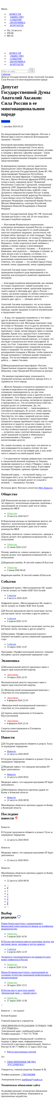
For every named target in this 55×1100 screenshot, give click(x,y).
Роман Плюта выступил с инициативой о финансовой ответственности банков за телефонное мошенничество (27, 926)
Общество (12, 513)
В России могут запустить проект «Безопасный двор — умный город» (19, 991)
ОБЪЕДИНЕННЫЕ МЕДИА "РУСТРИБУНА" (21, 1063)
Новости (11, 751)
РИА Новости (45, 488)
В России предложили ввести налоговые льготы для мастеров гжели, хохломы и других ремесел (27, 942)
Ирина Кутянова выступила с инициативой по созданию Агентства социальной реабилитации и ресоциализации (26, 975)
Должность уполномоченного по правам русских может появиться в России (26, 958)
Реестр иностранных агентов (21, 1051)
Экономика (12, 674)
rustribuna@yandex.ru (32, 1079)
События (5, 121)
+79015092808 (28, 1074)
